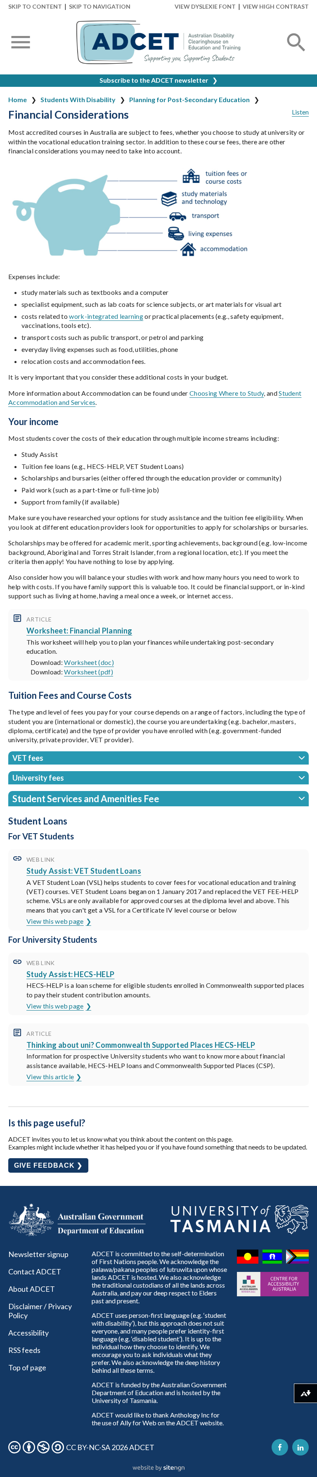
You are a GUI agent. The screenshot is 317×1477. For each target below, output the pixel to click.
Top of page (27, 1367)
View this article (50, 1076)
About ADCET (31, 1288)
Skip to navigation (99, 6)
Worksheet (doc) (89, 662)
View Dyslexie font (205, 6)
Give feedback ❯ (48, 1165)
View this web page (55, 921)
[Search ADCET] (296, 52)
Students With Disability (78, 99)
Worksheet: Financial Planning (79, 630)
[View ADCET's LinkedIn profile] (300, 1447)
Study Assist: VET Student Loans (83, 870)
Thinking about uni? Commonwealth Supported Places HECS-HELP (140, 1044)
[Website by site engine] (158, 1468)
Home (17, 99)
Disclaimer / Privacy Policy (40, 1311)
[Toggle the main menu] (20, 43)
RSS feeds (24, 1350)
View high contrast (276, 6)
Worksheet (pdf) (88, 672)
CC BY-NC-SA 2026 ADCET (110, 1447)
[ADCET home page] (158, 42)
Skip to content (35, 6)
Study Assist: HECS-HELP (70, 974)
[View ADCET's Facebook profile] (280, 1447)
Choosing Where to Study (226, 393)
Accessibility (28, 1332)
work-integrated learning (106, 316)
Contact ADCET (34, 1271)
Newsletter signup (38, 1254)
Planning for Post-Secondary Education (189, 99)
